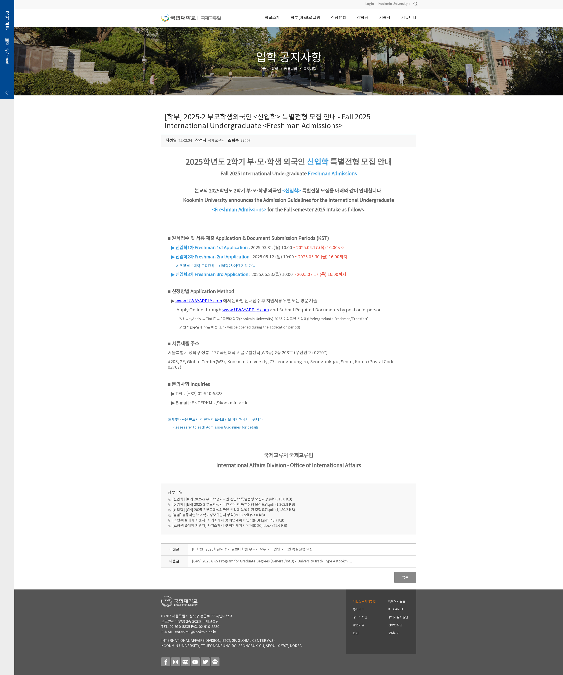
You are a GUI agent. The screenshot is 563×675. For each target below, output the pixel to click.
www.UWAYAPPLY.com (198, 301)
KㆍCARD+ (395, 609)
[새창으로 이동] (179, 19)
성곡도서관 (360, 617)
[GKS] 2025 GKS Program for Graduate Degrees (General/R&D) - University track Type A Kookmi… (272, 561)
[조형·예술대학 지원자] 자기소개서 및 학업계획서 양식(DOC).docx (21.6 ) (229, 526)
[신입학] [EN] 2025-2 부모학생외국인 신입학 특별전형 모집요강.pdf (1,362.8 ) (233, 505)
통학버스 (358, 609)
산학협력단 (395, 625)
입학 (275, 69)
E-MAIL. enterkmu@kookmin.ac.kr (188, 632)
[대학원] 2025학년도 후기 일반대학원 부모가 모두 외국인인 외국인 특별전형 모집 (252, 549)
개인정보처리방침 (364, 601)
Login (369, 4)
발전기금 (358, 625)
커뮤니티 (290, 69)
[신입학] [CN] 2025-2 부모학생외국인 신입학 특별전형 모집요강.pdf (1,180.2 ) (233, 510)
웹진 (356, 633)
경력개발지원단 (398, 617)
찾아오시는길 (396, 601)
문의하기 (394, 633)
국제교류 (7, 37)
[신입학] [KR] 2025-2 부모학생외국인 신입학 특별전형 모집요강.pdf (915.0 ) (232, 499)
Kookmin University (393, 4)
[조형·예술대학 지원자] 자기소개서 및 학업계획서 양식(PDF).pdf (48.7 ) (228, 520)
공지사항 (309, 69)
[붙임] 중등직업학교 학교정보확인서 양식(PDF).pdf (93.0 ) (218, 515)
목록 (405, 577)
